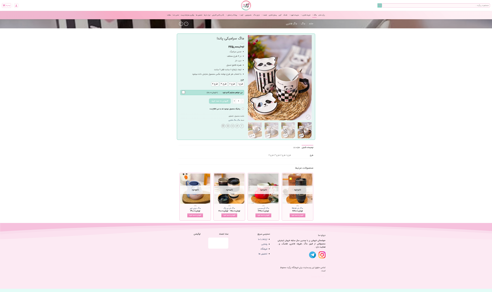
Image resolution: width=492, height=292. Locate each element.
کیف (241, 15)
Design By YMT (318, 276)
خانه (311, 24)
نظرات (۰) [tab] (296, 147)
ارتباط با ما (262, 239)
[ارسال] (379, 5)
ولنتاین (264, 244)
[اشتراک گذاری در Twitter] (237, 126)
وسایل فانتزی (273, 15)
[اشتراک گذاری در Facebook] (242, 126)
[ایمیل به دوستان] (232, 126)
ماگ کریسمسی (263, 208)
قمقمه (265, 15)
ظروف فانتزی (306, 15)
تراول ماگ (256, 15)
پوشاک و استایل (232, 15)
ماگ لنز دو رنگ (229, 208)
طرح (242, 80)
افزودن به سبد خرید (219, 101)
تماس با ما (176, 15)
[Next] (250, 77)
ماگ (315, 15)
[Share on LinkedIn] (223, 126)
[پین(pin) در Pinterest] (228, 126)
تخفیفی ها (199, 15)
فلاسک (285, 15)
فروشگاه (264, 249)
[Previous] (307, 77)
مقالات (169, 15)
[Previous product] (181, 24)
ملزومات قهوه (295, 15)
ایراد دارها (207, 15)
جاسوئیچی (248, 15)
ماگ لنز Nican (297, 208)
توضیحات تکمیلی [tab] (307, 147)
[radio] (240, 84)
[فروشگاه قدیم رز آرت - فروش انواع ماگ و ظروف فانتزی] (246, 5)
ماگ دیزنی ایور (195, 208)
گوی (280, 15)
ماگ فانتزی (291, 24)
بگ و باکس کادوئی (218, 15)
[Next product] (186, 24)
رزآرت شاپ (321, 15)
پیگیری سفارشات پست (187, 15)
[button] (16, 5)
